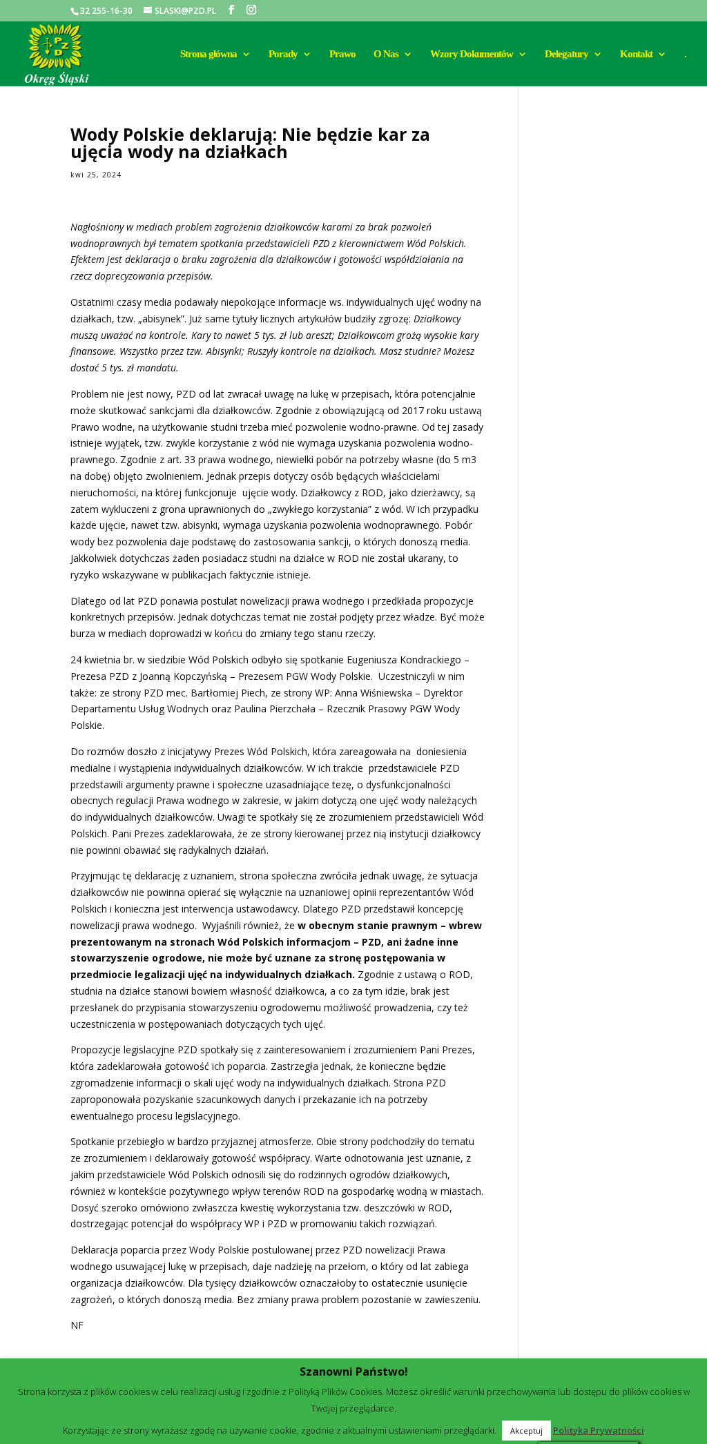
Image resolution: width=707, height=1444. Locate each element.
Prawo (342, 54)
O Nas (386, 54)
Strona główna (208, 54)
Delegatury (566, 54)
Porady (283, 54)
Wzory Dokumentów (471, 54)
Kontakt (636, 54)
